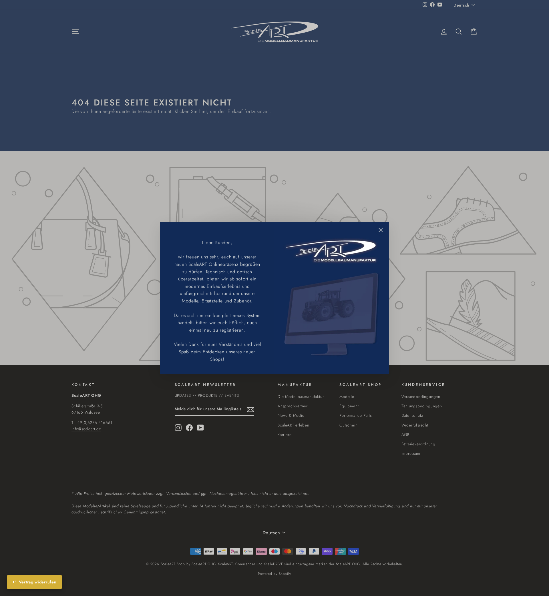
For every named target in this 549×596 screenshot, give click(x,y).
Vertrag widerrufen (38, 582)
